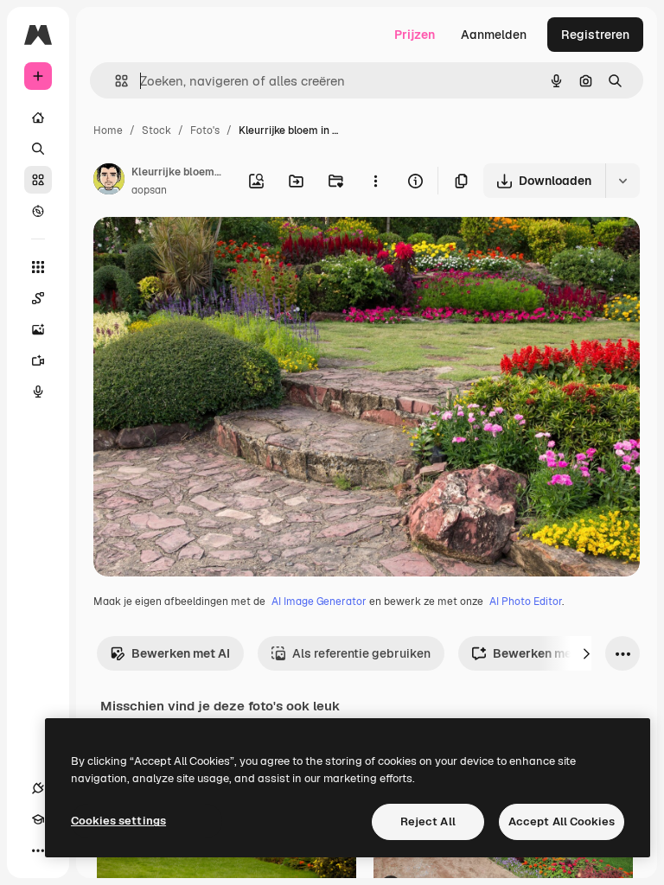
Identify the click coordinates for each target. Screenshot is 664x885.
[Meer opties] (375, 180)
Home (108, 130)
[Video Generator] (38, 360)
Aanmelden (494, 34)
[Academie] (38, 819)
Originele (207, 250)
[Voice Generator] (38, 391)
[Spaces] (38, 298)
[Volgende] (586, 653)
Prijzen (414, 34)
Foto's (205, 130)
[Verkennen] (38, 211)
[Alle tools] (38, 267)
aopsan (149, 190)
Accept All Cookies (561, 821)
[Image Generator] (38, 329)
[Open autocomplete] (114, 80)
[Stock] (38, 180)
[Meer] (38, 850)
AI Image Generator (319, 601)
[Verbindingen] (38, 788)
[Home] (38, 117)
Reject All (428, 821)
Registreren (595, 34)
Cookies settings (118, 820)
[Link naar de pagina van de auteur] (108, 181)
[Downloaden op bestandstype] (622, 180)
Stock (156, 130)
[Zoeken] (38, 148)
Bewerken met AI (180, 653)
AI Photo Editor (525, 601)
